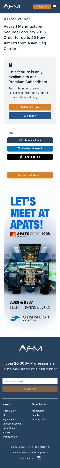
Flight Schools (9, 419)
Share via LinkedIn (32, 148)
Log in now (30, 116)
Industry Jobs (39, 419)
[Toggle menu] (54, 6)
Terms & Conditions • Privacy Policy (30, 452)
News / (26, 18)
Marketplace (38, 410)
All (3, 415)
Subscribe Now (30, 107)
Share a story (9, 410)
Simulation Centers (11, 423)
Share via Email (32, 140)
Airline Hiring (8, 428)
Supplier (36, 415)
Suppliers (7, 432)
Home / (11, 18)
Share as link (32, 157)
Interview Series (10, 436)
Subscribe (30, 389)
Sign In (42, 7)
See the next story (28, 175)
